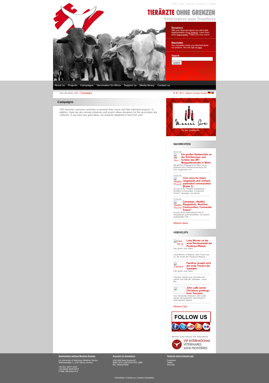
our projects (192, 32)
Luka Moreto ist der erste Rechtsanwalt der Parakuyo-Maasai (199, 243)
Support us (130, 85)
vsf (76, 93)
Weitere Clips (180, 306)
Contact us (201, 3)
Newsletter (177, 42)
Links (181, 3)
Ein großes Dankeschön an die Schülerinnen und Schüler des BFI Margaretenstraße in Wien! (196, 158)
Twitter (170, 362)
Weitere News (180, 223)
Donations (177, 27)
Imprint (212, 3)
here (200, 47)
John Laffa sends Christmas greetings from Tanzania (197, 290)
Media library (146, 85)
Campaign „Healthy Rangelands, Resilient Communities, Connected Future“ (197, 205)
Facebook (171, 360)
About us (60, 85)
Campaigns (87, 85)
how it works (182, 35)
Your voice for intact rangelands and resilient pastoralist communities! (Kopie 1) (197, 182)
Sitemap (189, 3)
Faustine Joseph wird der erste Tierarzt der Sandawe (198, 266)
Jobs (174, 3)
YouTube (171, 365)
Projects (72, 85)
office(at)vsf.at (71, 371)
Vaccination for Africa (109, 85)
